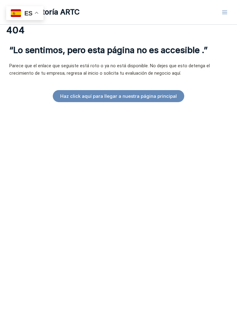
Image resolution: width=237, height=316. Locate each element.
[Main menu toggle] (224, 12)
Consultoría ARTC (49, 11)
